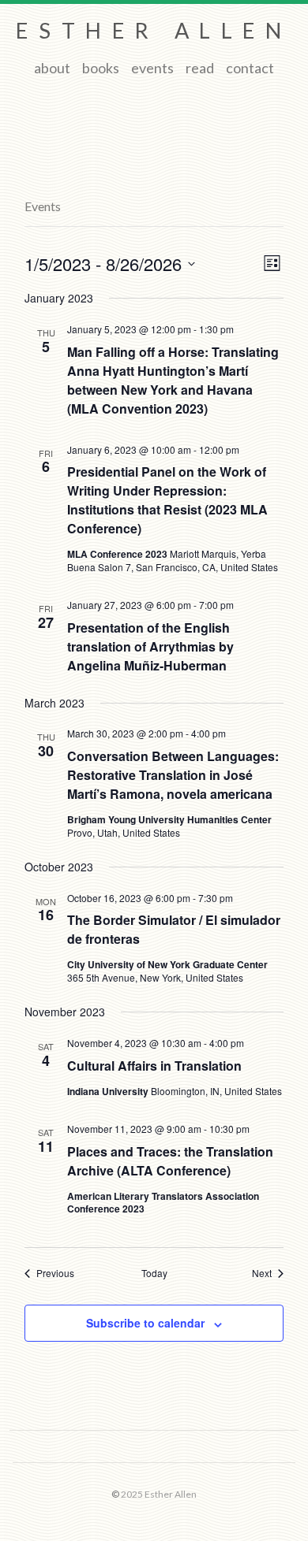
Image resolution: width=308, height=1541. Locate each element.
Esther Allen (153, 30)
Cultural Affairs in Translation (154, 1065)
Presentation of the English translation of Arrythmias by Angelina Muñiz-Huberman (150, 646)
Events (152, 67)
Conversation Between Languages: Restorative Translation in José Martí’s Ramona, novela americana (173, 775)
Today (154, 1273)
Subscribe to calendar (145, 1323)
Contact (250, 67)
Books (100, 67)
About (52, 67)
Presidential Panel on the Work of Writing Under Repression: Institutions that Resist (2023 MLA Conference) (167, 499)
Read (200, 67)
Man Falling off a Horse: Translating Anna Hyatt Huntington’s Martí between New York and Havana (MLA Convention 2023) (173, 380)
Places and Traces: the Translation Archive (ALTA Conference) (170, 1160)
